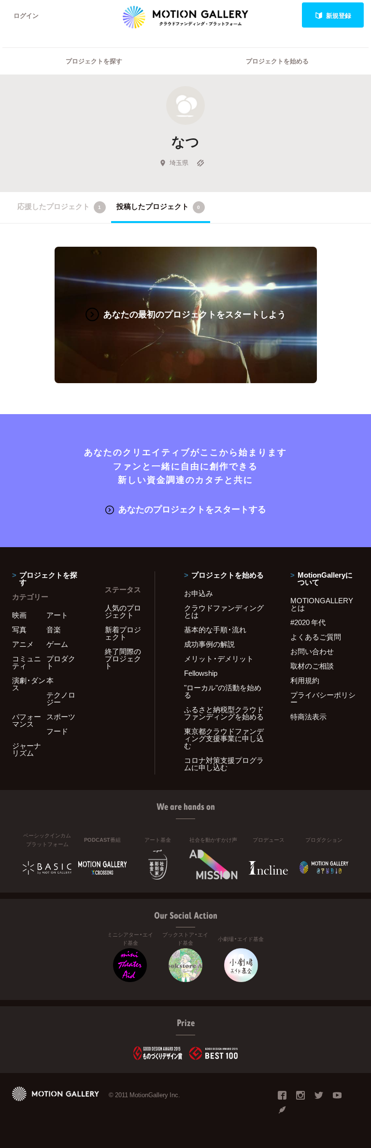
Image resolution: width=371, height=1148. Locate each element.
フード (57, 731)
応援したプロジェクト (59, 206)
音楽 (53, 629)
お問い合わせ (312, 651)
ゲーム (57, 644)
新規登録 (338, 15)
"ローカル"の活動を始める (222, 691)
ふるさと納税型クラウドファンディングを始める (224, 713)
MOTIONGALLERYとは (321, 604)
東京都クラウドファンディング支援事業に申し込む (224, 738)
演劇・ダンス (28, 684)
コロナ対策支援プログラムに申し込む (224, 764)
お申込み (198, 593)
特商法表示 (308, 716)
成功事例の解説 (209, 644)
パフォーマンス (26, 720)
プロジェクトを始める (277, 60)
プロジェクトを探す (94, 60)
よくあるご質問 (315, 636)
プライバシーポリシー (323, 698)
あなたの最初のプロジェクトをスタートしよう (194, 313)
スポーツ (60, 716)
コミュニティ (26, 662)
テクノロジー (60, 698)
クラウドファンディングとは (224, 611)
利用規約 (304, 680)
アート (57, 615)
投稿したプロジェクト (158, 206)
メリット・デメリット (219, 658)
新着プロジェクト (123, 633)
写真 (19, 629)
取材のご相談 (312, 665)
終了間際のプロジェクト (123, 658)
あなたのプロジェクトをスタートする (192, 508)
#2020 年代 (308, 622)
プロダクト (60, 662)
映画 (19, 615)
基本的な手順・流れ (215, 629)
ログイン (26, 15)
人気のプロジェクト (123, 611)
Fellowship (200, 673)
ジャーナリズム (26, 749)
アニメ (23, 644)
